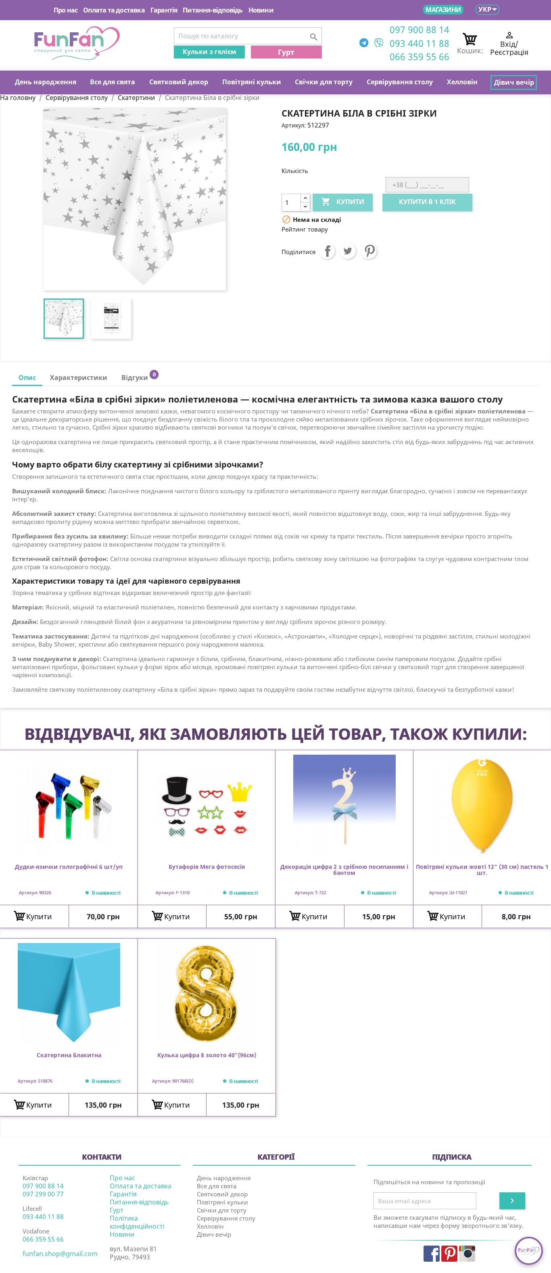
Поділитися (327, 251)
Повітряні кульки (222, 1202)
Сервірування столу (226, 1218)
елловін (462, 81)
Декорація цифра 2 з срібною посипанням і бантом (344, 870)
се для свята (112, 81)
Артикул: (294, 125)
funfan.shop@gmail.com (60, 1253)
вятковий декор (178, 81)
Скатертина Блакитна (69, 1055)
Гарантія (163, 10)
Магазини (443, 9)
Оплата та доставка (114, 10)
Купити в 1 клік (427, 201)
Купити (342, 202)
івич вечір (514, 82)
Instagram (467, 1254)
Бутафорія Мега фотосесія (207, 867)
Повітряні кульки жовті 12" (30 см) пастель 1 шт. (482, 870)
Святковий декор (222, 1194)
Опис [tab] (27, 377)
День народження (223, 1178)
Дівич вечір (214, 1234)
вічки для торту (324, 81)
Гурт (286, 52)
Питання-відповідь (212, 10)
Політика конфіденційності (137, 1222)
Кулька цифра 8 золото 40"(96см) (206, 1055)
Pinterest (369, 251)
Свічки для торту (221, 1210)
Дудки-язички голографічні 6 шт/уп (69, 867)
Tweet (348, 251)
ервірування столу (400, 81)
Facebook (432, 1254)
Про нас (65, 10)
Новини (260, 10)
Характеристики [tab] (78, 377)
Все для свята (216, 1186)
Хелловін (210, 1226)
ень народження (45, 81)
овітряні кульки (251, 81)
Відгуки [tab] (138, 376)
